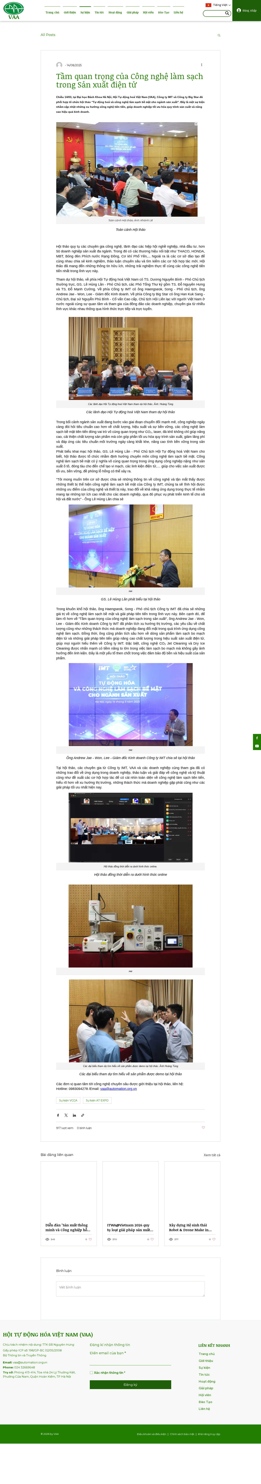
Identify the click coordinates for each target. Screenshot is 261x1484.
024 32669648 (19, 1367)
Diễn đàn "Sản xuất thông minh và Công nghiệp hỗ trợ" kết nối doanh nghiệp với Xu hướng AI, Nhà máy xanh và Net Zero (67, 1227)
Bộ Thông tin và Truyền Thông (24, 1355)
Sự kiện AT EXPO (97, 1100)
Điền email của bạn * (108, 1353)
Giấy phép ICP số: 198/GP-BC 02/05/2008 (32, 1350)
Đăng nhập (249, 10)
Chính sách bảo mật (182, 1434)
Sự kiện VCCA (68, 1100)
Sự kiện (85, 12)
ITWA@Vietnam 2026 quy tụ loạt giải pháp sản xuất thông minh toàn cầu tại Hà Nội (130, 1227)
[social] (257, 738)
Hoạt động (115, 12)
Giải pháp (133, 12)
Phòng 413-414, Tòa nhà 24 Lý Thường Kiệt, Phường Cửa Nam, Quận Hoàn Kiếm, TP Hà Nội (39, 1374)
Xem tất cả (212, 1155)
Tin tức (99, 12)
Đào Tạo (163, 12)
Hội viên (148, 12)
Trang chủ (52, 12)
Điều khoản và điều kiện (151, 1434)
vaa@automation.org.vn (25, 1362)
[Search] (227, 13)
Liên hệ (178, 12)
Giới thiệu (70, 12)
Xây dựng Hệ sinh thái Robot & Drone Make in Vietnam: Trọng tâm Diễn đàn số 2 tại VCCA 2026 (190, 1227)
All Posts (48, 35)
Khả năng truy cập (209, 1434)
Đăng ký (130, 1385)
